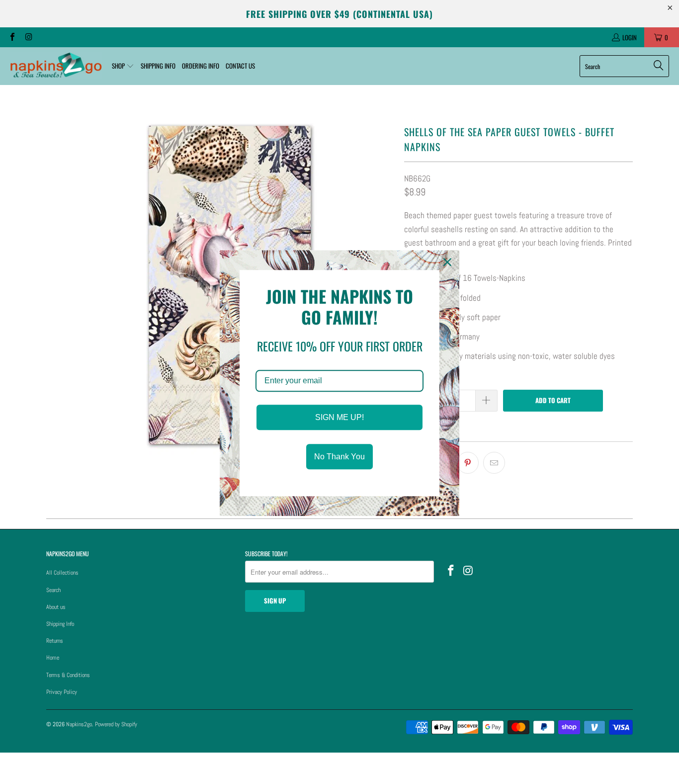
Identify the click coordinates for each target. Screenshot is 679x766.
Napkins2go (79, 724)
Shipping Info (60, 624)
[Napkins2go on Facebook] (11, 37)
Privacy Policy (61, 692)
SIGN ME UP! (339, 417)
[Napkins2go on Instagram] (27, 37)
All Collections (62, 573)
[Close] (447, 262)
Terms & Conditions (68, 675)
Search (53, 590)
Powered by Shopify (116, 724)
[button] (123, 66)
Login (629, 37)
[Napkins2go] (56, 66)
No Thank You (339, 456)
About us (56, 607)
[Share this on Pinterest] (468, 463)
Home (52, 658)
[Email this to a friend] (494, 463)
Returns (54, 641)
